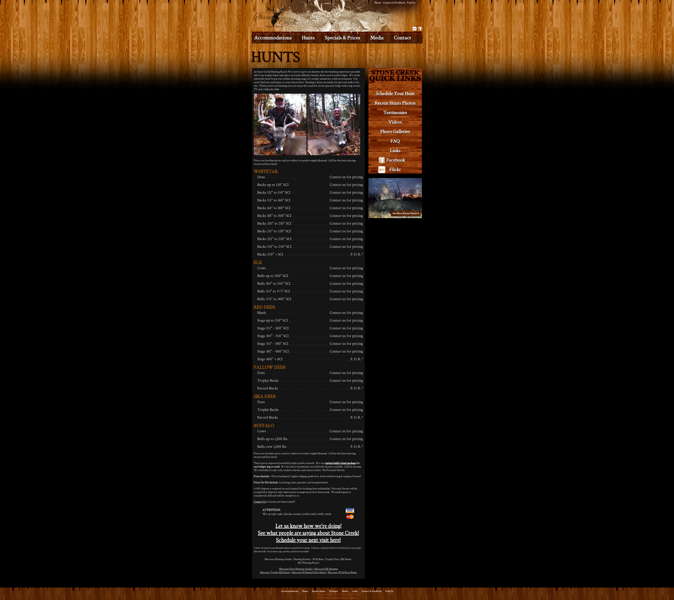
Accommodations (289, 591)
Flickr (414, 29)
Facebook (420, 29)
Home (378, 2)
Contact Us (260, 501)
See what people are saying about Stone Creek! (308, 533)
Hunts (308, 37)
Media (377, 37)
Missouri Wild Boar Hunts (342, 572)
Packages (333, 591)
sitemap (353, 597)
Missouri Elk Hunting (326, 568)
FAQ (395, 141)
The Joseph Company (338, 597)
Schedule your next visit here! (308, 540)
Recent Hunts (318, 591)
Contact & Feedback (394, 2)
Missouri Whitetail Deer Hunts (309, 572)
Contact (402, 37)
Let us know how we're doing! (308, 525)
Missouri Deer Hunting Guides (296, 568)
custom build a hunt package (340, 463)
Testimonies (395, 112)
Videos (395, 122)
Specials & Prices (342, 37)
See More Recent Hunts (406, 214)
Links (395, 150)
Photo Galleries (395, 131)
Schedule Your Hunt (395, 93)
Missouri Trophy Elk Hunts (275, 572)
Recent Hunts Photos (395, 103)
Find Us (411, 2)
